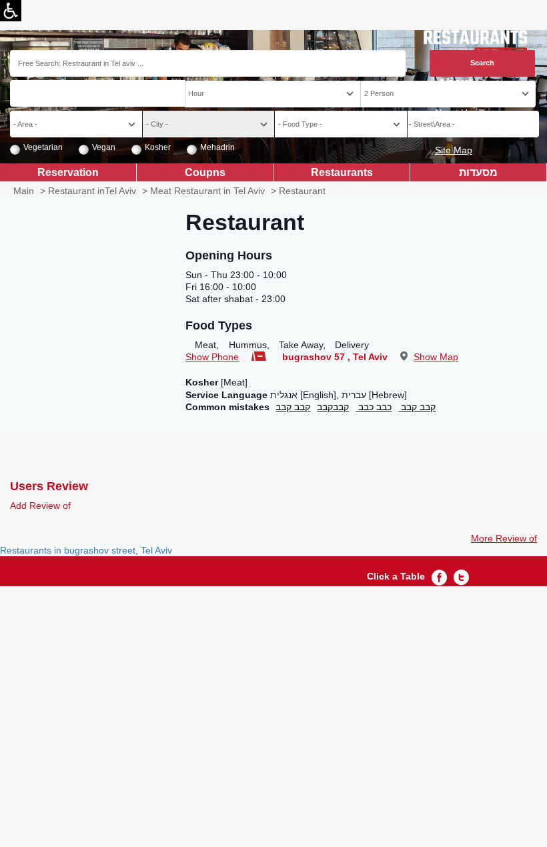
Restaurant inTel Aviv (92, 190)
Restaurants (342, 172)
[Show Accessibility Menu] (10, 10)
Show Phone (212, 356)
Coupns (205, 172)
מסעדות (478, 172)
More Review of (504, 538)
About (455, 83)
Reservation (68, 172)
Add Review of (40, 505)
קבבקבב (333, 406)
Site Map (453, 150)
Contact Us (449, 131)
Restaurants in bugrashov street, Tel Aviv (86, 550)
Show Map (436, 356)
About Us (453, 112)
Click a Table (396, 576)
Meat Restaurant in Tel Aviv (207, 190)
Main (23, 190)
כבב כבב (374, 406)
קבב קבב (293, 406)
